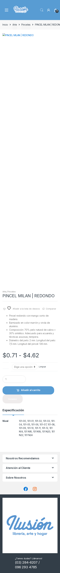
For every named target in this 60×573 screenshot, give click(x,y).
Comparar (51, 308)
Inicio (5, 24)
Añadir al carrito (30, 390)
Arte (14, 24)
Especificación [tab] (13, 410)
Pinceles (25, 24)
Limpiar (42, 366)
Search (42, 10)
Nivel (6, 365)
